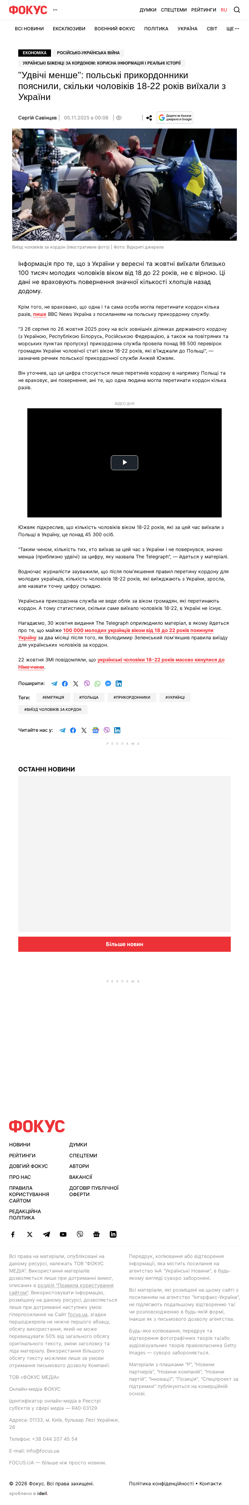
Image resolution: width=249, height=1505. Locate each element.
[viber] (80, 1234)
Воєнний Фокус (114, 29)
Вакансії (80, 1177)
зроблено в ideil (28, 1494)
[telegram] (46, 1234)
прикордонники (133, 697)
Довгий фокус (28, 1166)
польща (90, 697)
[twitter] (29, 1234)
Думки (148, 10)
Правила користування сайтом (29, 1194)
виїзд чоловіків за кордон (54, 709)
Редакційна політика (25, 1214)
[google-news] (96, 1234)
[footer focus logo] (37, 1126)
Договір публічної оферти (93, 1191)
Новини (19, 1145)
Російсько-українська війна (88, 53)
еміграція (54, 697)
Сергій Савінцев (37, 118)
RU (224, 10)
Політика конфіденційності (161, 1483)
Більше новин (124, 944)
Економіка (34, 53)
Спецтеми (174, 10)
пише (39, 314)
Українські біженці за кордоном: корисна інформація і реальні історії (102, 63)
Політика (156, 29)
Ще (230, 29)
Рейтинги (203, 10)
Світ (212, 29)
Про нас (20, 1177)
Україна (188, 29)
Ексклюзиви (69, 29)
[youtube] (63, 1234)
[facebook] (13, 1234)
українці (176, 697)
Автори (79, 1166)
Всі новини (29, 29)
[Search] (237, 10)
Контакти (211, 1483)
